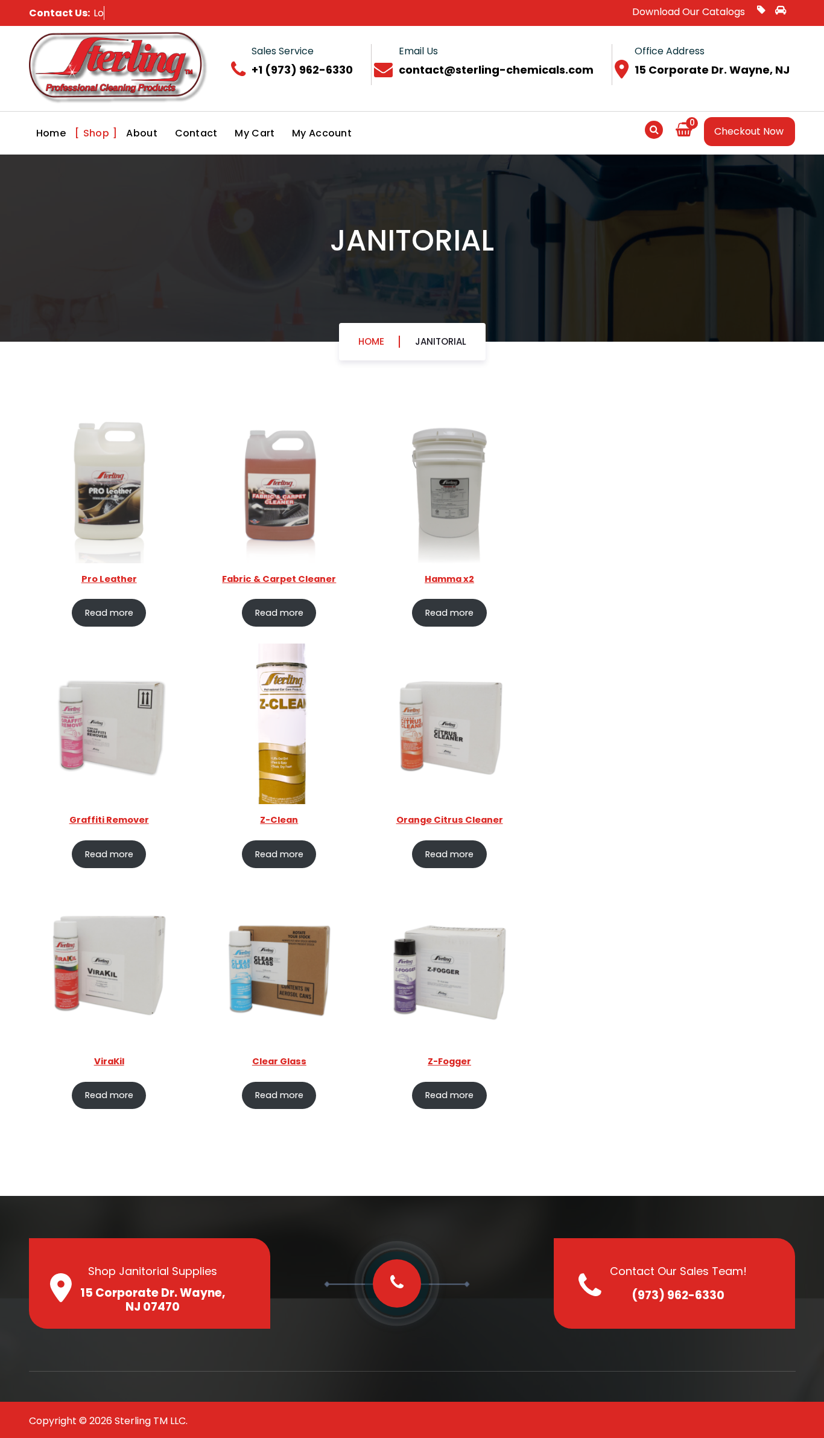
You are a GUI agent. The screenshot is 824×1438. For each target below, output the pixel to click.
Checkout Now (749, 131)
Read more (109, 613)
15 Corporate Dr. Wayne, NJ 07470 (152, 1300)
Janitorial (440, 341)
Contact (196, 133)
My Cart (254, 133)
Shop (96, 133)
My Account (322, 133)
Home (51, 133)
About (141, 133)
